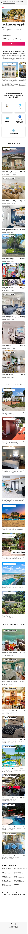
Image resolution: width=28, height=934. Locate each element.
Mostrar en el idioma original (9, 3)
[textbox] (7, 40)
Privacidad (11, 927)
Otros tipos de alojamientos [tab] (20, 868)
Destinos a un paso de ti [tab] (7, 868)
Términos (16, 927)
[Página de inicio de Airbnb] (3, 7)
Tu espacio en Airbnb (20, 7)
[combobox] (13, 35)
